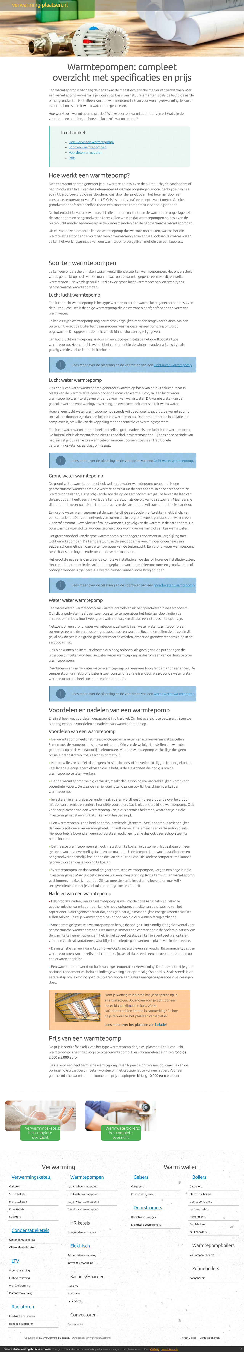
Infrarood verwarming (80, 1262)
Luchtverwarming (19, 1277)
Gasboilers (196, 1186)
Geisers (141, 1177)
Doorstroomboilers (201, 1201)
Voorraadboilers (199, 1209)
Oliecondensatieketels (22, 1247)
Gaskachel (73, 1285)
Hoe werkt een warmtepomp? (91, 142)
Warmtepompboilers (202, 1255)
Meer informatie (169, 1349)
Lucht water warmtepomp (83, 1194)
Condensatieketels (30, 1230)
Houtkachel (74, 1293)
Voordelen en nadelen (85, 152)
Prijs (72, 158)
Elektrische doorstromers (146, 1224)
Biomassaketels (18, 1201)
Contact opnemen (210, 1337)
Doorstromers (148, 1207)
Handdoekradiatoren (21, 1323)
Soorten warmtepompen (88, 147)
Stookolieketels (18, 1194)
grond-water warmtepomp (174, 585)
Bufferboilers (197, 1216)
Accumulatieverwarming (82, 1255)
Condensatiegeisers (142, 1194)
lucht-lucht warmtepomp (173, 365)
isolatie (160, 1024)
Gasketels (15, 1186)
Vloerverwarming (19, 1270)
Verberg (155, 1349)
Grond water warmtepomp (83, 1209)
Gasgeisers (137, 1186)
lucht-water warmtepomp (173, 460)
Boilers (199, 1177)
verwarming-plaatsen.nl (57, 1337)
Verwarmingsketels (31, 1177)
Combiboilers (197, 1224)
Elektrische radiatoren (22, 1316)
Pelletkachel (75, 1301)
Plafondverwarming (20, 1293)
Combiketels (16, 1209)
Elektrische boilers (200, 1194)
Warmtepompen (87, 1177)
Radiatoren (23, 1306)
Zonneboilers (197, 1277)
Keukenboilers (198, 1231)
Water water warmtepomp (83, 1201)
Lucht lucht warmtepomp (82, 1186)
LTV (15, 1261)
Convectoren (75, 1324)
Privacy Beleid (188, 1337)
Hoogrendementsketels (82, 1232)
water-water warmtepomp (174, 694)
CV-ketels (15, 1216)
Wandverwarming (19, 1285)
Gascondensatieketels (22, 1239)
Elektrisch (80, 1245)
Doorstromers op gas (143, 1217)
